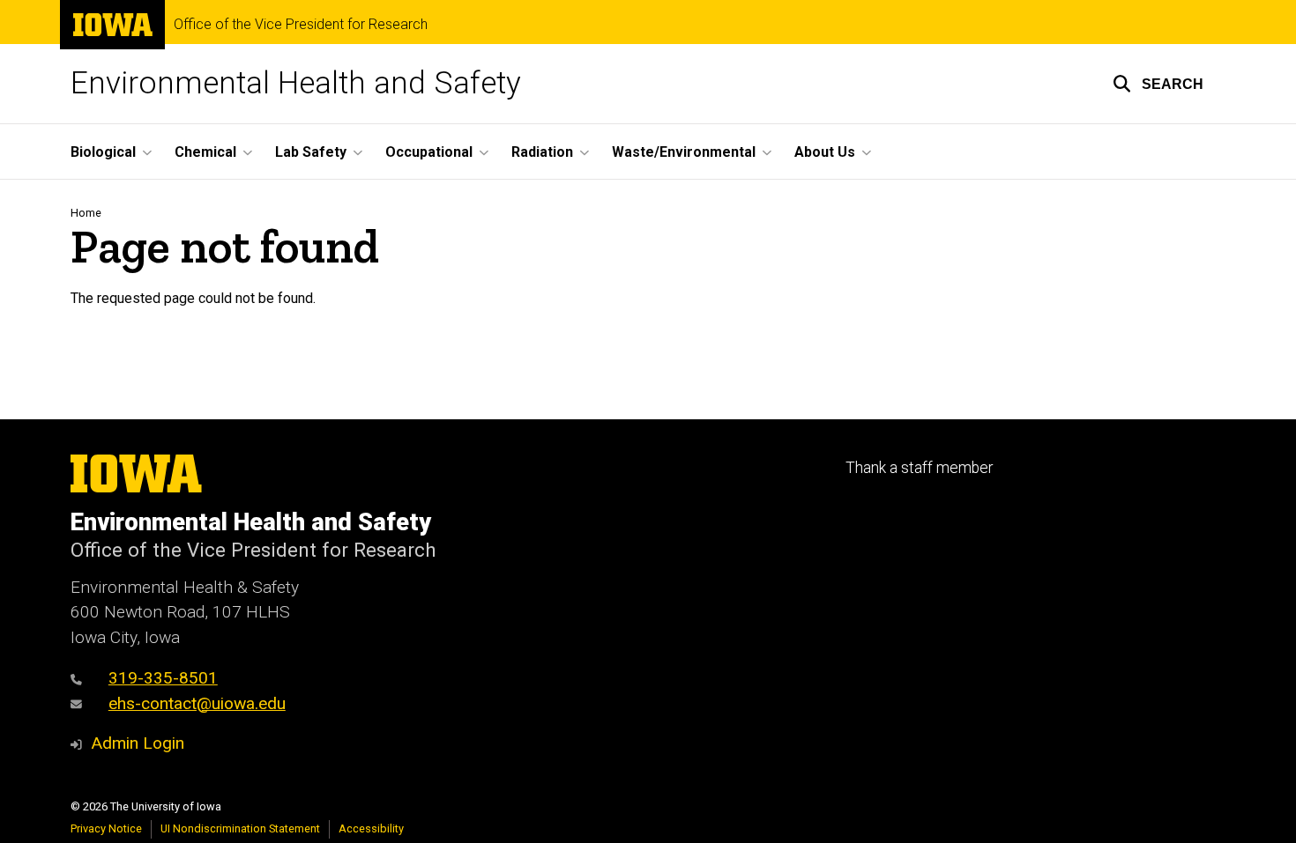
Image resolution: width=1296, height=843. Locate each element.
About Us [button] (824, 152)
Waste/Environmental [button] (684, 152)
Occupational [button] (429, 152)
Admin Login (137, 743)
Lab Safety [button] (310, 152)
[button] (1158, 83)
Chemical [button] (205, 152)
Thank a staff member (919, 468)
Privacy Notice (106, 828)
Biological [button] (103, 152)
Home (86, 212)
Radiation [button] (542, 152)
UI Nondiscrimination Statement (240, 828)
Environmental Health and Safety (296, 83)
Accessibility (371, 828)
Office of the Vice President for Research (301, 25)
